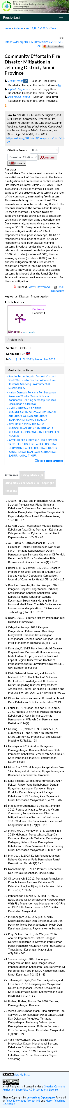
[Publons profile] (25, 81)
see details (29, 332)
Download (43, 287)
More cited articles (50, 460)
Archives (18, 28)
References (11, 475)
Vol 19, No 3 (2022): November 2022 (32, 359)
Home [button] (8, 28)
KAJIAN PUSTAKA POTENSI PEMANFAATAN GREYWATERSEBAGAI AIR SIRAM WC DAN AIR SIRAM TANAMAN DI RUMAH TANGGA (32, 414)
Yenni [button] (53, 28)
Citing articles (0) (32, 475)
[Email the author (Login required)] (59, 85)
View (32, 287)
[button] (5, 105)
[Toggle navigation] (61, 17)
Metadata (10, 491)
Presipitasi (11, 17)
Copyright (48, 483)
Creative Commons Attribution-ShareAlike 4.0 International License (34, 1088)
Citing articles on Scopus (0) (21, 483)
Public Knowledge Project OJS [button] (23, 1100)
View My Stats (22, 1074)
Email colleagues (57, 289)
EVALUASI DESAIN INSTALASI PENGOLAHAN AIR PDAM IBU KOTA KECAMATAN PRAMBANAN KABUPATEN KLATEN (33, 429)
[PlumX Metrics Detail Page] (19, 318)
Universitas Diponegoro (40, 1097)
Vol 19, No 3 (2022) (37, 28)
